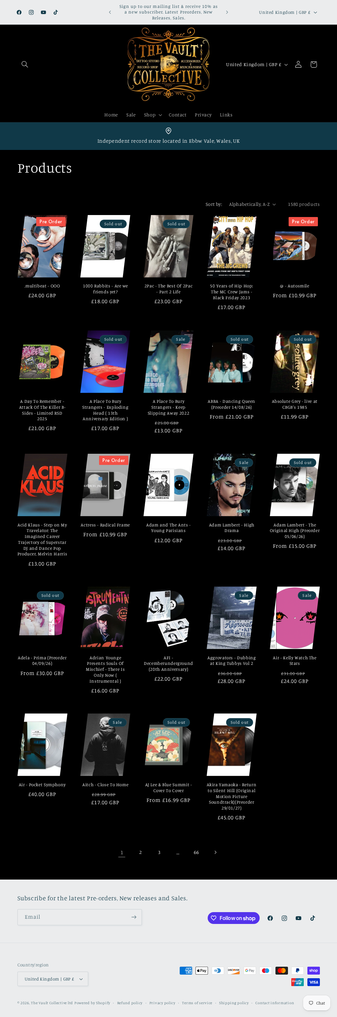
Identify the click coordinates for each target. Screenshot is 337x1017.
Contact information (274, 1003)
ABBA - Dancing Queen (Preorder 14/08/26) (231, 404)
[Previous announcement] (110, 12)
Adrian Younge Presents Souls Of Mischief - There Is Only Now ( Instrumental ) (105, 669)
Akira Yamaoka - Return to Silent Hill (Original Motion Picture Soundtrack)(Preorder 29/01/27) (231, 796)
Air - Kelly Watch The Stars (294, 660)
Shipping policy (234, 1003)
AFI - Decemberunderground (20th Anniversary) (168, 663)
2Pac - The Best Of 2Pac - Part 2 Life (168, 288)
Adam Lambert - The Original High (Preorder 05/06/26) (295, 530)
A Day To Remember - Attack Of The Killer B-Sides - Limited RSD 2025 (42, 410)
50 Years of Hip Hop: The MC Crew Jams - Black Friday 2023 (231, 291)
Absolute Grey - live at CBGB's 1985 (295, 404)
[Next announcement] (227, 12)
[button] (25, 64)
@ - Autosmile (294, 285)
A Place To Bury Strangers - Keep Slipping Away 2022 (168, 407)
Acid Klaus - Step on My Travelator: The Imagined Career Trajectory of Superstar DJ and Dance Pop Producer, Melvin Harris (42, 539)
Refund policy (130, 1003)
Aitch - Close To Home (105, 784)
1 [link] (121, 852)
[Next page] (215, 852)
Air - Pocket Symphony (42, 784)
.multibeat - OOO (42, 285)
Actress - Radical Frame (105, 524)
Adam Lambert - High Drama (231, 527)
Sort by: (214, 204)
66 (196, 852)
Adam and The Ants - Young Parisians (168, 527)
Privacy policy (162, 1003)
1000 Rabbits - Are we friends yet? (105, 288)
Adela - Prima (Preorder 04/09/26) (42, 660)
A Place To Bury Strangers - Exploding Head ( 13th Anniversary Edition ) (105, 410)
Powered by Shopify (92, 1003)
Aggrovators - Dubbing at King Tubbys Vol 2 (231, 660)
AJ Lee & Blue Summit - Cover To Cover (168, 787)
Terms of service (197, 1003)
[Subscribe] (133, 917)
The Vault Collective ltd (52, 1003)
